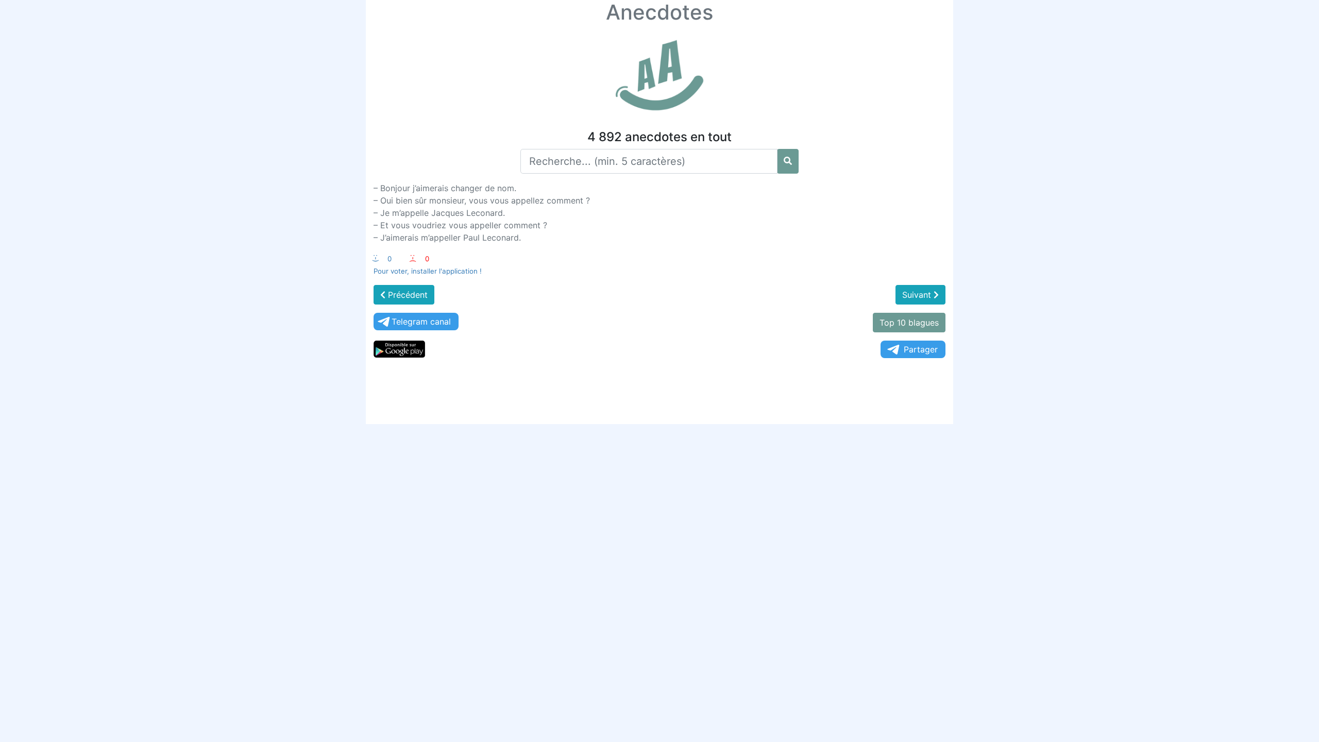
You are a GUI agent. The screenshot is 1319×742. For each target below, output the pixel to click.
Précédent (406, 295)
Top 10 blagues (909, 322)
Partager (921, 349)
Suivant (918, 295)
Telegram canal (421, 321)
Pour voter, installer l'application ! (428, 271)
